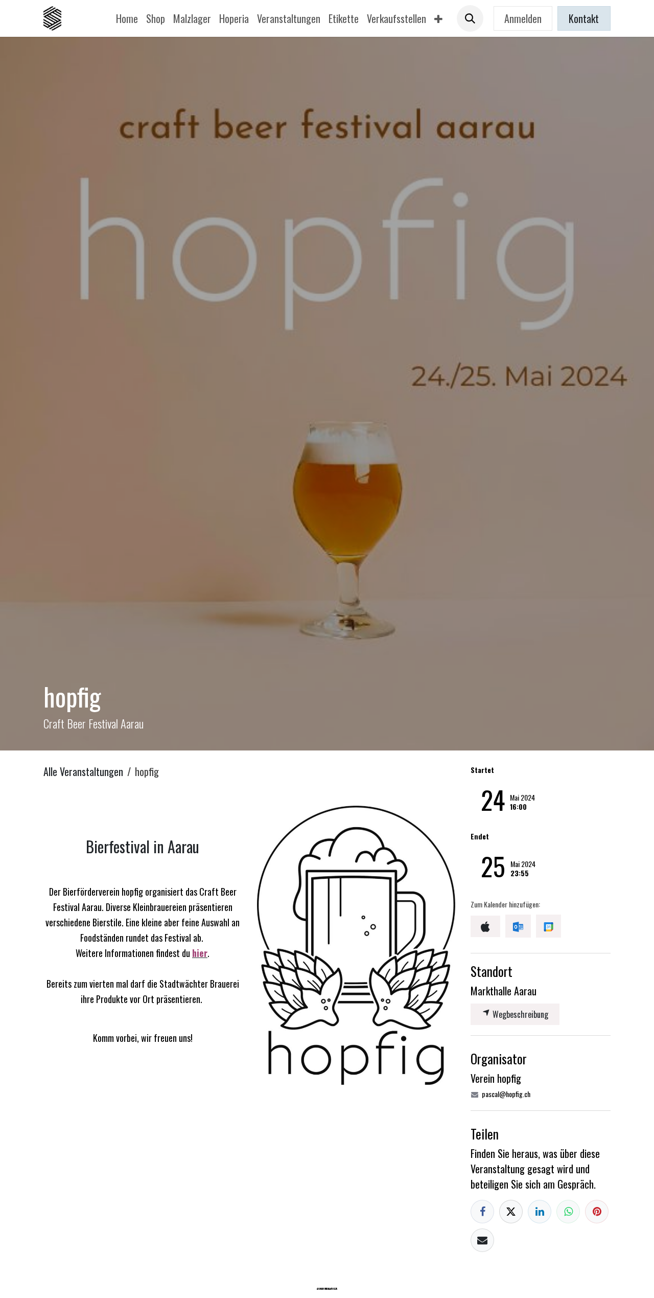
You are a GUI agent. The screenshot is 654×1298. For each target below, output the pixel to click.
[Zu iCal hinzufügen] (485, 926)
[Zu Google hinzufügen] (548, 926)
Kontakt (584, 18)
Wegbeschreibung (519, 1014)
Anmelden (523, 18)
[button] (470, 18)
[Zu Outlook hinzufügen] (517, 926)
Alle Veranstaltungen (83, 771)
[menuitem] (127, 18)
